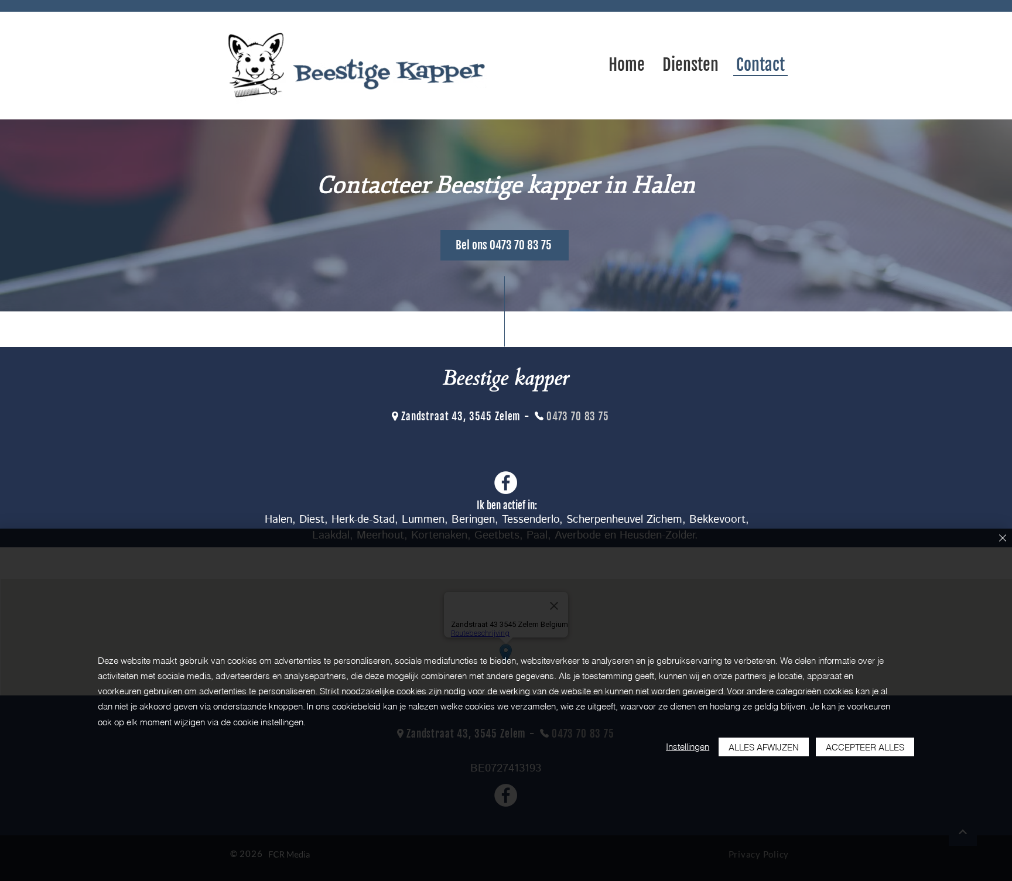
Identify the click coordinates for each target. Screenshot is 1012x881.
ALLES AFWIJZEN (764, 747)
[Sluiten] (1003, 539)
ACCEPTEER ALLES (865, 747)
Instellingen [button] (687, 746)
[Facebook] (505, 482)
